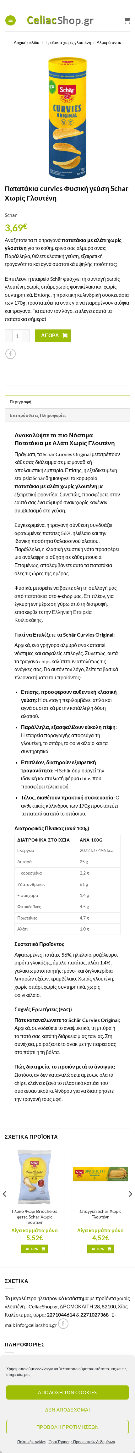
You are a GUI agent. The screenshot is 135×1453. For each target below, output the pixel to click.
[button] (10, 20)
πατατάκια (36, 596)
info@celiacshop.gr (36, 1325)
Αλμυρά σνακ (109, 42)
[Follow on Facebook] (63, 1323)
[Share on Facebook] (10, 354)
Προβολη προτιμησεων (67, 1427)
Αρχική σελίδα (27, 42)
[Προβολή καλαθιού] (127, 20)
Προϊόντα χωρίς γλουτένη (68, 42)
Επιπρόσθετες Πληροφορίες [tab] (38, 415)
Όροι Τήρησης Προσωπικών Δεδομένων (82, 1441)
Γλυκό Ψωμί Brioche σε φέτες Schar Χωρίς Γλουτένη (34, 1217)
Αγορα (50, 335)
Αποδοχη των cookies (67, 1392)
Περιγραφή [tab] (20, 401)
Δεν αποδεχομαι (67, 1409)
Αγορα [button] (32, 1249)
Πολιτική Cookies (31, 1441)
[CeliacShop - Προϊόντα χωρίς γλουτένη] (68, 20)
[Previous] (5, 1206)
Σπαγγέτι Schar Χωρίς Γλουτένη (100, 1214)
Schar (11, 215)
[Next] (130, 1206)
